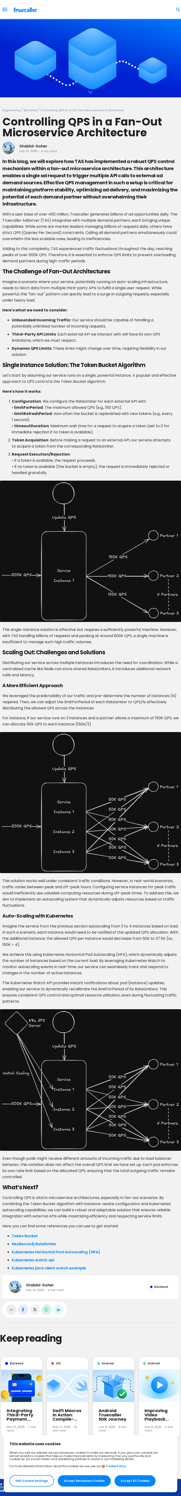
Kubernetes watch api (33, 1260)
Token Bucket (25, 1236)
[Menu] (4, 9)
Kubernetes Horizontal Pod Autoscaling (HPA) (56, 1252)
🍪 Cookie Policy (114, 1466)
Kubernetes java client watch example (49, 1268)
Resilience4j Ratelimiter (34, 1244)
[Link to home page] (25, 9)
